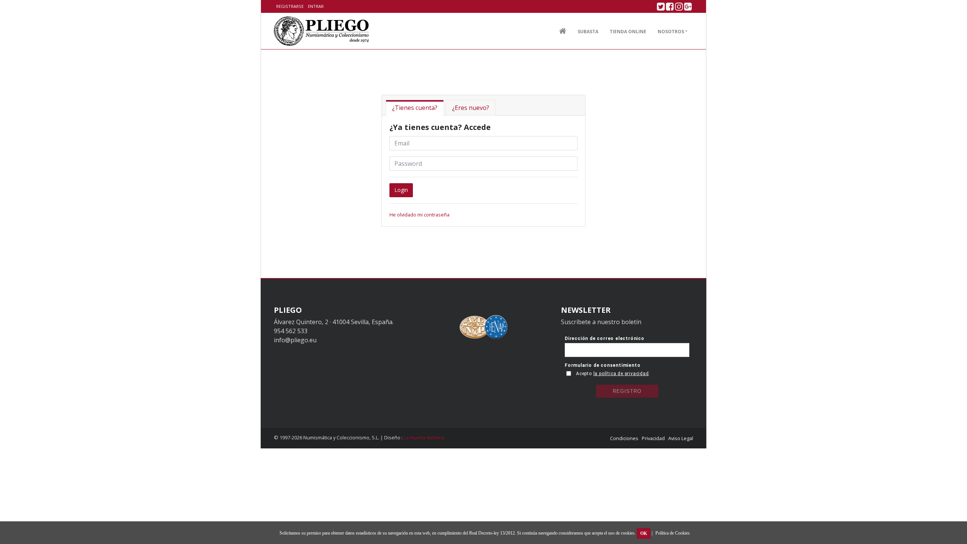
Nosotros (671, 31)
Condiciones (624, 438)
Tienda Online (628, 31)
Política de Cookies (672, 533)
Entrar (316, 6)
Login (401, 189)
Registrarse (290, 6)
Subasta (588, 31)
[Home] (321, 31)
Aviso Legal (680, 438)
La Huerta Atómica (424, 437)
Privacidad (653, 438)
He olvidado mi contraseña (419, 214)
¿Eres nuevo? (470, 108)
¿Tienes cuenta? (414, 108)
